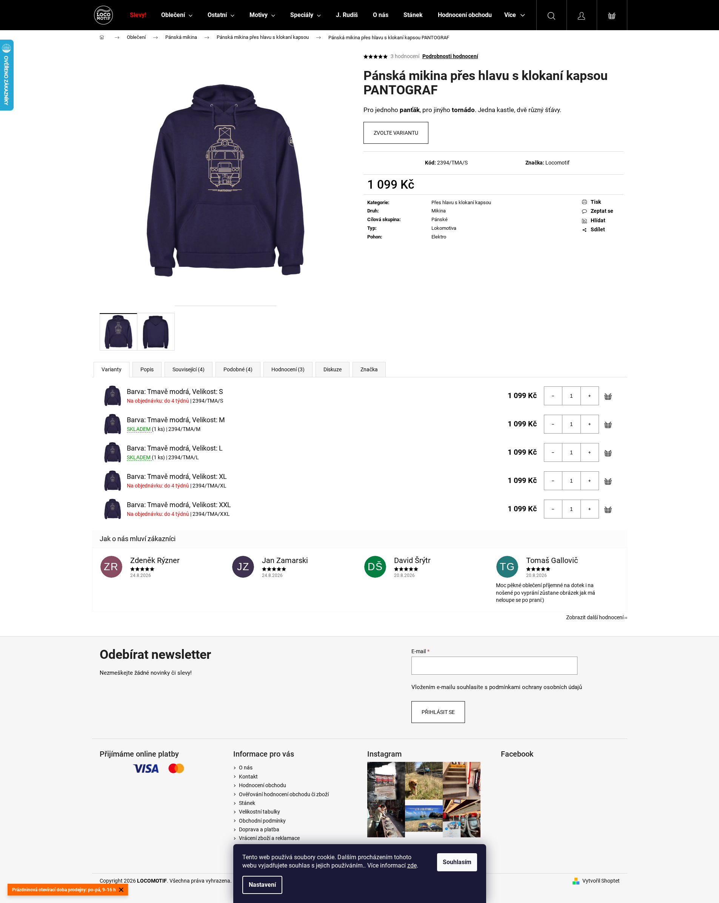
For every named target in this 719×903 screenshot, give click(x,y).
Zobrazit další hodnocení (595, 617)
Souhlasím (457, 862)
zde (412, 865)
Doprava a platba (259, 829)
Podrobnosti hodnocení (450, 56)
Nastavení (262, 884)
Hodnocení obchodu (262, 785)
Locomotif (557, 163)
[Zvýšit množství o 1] (589, 396)
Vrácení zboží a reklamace (269, 838)
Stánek (247, 803)
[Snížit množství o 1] (553, 396)
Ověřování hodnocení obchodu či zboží (284, 794)
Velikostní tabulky (259, 812)
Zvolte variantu (396, 133)
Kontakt (248, 777)
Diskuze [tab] (332, 369)
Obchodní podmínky (262, 821)
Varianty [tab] (112, 369)
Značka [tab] (369, 369)
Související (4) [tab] (188, 369)
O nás (245, 768)
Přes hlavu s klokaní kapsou (461, 202)
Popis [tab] (147, 369)
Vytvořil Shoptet (601, 881)
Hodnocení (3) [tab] (288, 369)
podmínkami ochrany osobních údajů (535, 687)
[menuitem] (138, 15)
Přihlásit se (438, 712)
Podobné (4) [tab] (237, 369)
